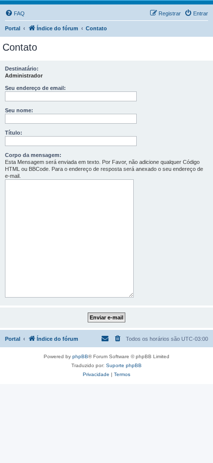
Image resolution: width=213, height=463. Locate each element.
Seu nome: (19, 110)
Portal (12, 28)
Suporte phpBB (124, 365)
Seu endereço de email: (35, 88)
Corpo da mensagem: (33, 155)
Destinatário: (22, 69)
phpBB (80, 356)
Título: (13, 133)
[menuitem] (15, 13)
